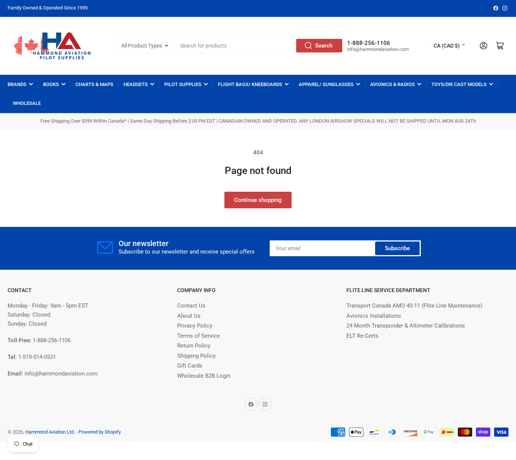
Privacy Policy (194, 325)
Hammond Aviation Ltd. (50, 432)
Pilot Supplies (182, 84)
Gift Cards (189, 365)
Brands (17, 84)
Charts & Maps (94, 84)
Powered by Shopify (100, 432)
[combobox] (259, 46)
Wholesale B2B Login (203, 375)
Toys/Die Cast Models (459, 84)
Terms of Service (198, 335)
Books (51, 84)
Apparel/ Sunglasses (326, 84)
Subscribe (397, 248)
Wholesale (27, 103)
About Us (189, 315)
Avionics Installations (373, 315)
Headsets (136, 84)
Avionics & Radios (392, 84)
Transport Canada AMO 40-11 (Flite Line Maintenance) (414, 305)
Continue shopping (258, 200)
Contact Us (191, 305)
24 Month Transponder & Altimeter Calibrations (405, 325)
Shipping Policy (196, 355)
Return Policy (193, 345)
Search (323, 45)
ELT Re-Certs (362, 335)
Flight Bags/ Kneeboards (250, 84)
